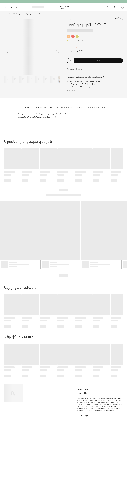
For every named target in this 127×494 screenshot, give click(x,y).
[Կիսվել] (117, 18)
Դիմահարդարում (19, 14)
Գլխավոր (4, 14)
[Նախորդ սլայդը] (6, 51)
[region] (32, 47)
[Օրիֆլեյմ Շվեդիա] (63, 7)
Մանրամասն (71, 90)
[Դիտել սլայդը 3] (22, 79)
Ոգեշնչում (22, 7)
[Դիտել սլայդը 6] (46, 79)
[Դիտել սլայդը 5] (38, 79)
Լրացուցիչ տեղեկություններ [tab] (38, 108)
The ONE (70, 20)
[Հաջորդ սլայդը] (57, 51)
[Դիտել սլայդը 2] (15, 79)
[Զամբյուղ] (122, 7)
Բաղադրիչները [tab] (64, 108)
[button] (68, 36)
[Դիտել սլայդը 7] (53, 79)
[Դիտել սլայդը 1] (7, 79)
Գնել (99, 61)
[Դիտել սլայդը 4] (30, 79)
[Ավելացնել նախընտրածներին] (121, 18)
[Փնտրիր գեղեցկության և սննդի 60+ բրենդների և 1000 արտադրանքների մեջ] (107, 7)
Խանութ (8, 7)
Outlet (11, 14)
